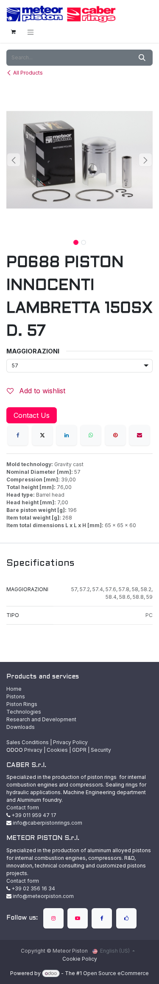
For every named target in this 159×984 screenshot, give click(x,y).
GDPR (79, 750)
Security (101, 750)
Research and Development (41, 719)
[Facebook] (18, 435)
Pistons (15, 696)
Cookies (57, 750)
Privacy (33, 750)
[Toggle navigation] (30, 32)
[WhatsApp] (91, 435)
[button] (13, 160)
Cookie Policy (79, 959)
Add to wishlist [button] (41, 390)
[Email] (139, 435)
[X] (42, 435)
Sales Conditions (27, 742)
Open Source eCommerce (116, 973)
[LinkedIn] (66, 435)
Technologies (23, 712)
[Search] (142, 58)
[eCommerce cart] (13, 32)
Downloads (20, 727)
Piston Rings (21, 704)
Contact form (22, 807)
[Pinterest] (115, 435)
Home (14, 689)
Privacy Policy (70, 742)
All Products (28, 72)
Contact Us (32, 415)
